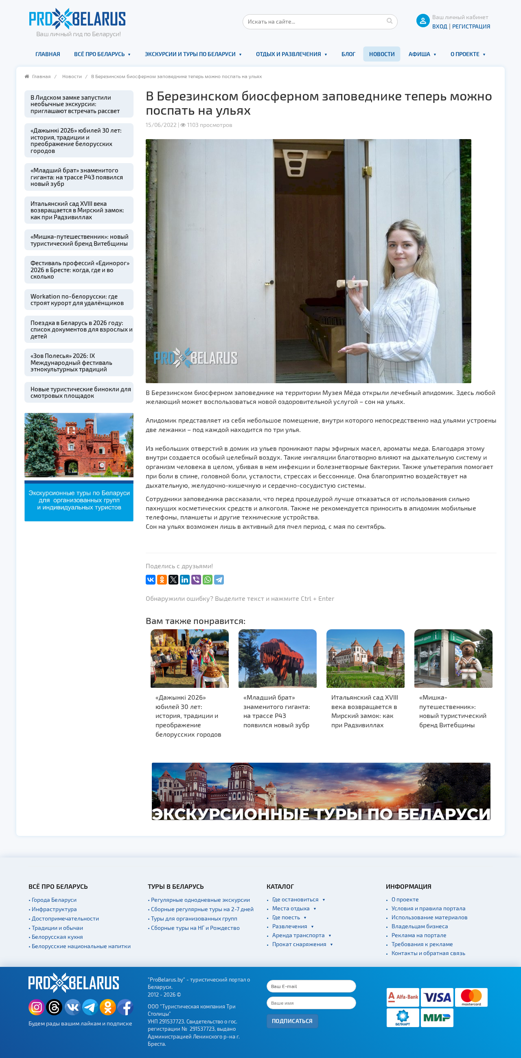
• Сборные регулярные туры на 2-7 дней (201, 908)
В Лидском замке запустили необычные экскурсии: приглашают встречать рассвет (75, 104)
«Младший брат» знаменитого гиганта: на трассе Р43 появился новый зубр (77, 176)
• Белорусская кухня (55, 936)
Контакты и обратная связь (428, 952)
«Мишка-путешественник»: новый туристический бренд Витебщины (80, 240)
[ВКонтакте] (150, 580)
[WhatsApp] (207, 580)
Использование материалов (430, 917)
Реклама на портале (419, 934)
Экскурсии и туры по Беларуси (190, 53)
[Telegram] (219, 580)
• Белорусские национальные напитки (79, 945)
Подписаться (292, 1020)
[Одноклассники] (162, 580)
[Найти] (389, 20)
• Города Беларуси (52, 899)
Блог (348, 53)
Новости (382, 53)
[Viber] (196, 580)
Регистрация (471, 26)
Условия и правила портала (429, 908)
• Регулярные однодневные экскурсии (199, 899)
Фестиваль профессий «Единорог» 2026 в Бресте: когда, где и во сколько (80, 269)
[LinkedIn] (185, 580)
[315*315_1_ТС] (79, 466)
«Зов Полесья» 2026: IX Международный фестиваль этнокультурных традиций (71, 362)
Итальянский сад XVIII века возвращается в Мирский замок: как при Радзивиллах (77, 210)
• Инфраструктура (52, 908)
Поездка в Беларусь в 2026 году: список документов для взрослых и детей (82, 329)
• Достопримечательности (63, 918)
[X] (173, 580)
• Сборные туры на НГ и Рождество (194, 927)
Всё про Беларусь (99, 53)
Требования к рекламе (422, 943)
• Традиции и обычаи (55, 927)
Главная (47, 53)
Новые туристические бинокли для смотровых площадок (81, 392)
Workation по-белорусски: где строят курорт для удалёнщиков (77, 299)
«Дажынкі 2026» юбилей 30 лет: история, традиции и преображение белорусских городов (76, 140)
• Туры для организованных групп (192, 918)
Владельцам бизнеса (420, 926)
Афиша (419, 53)
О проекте (465, 53)
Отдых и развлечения (288, 53)
